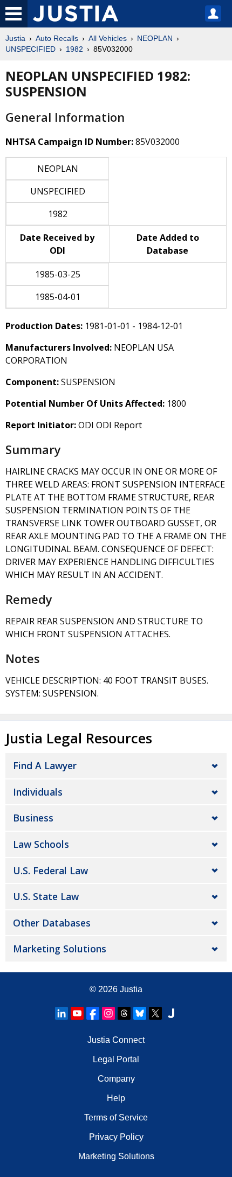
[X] (155, 1013)
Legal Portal (116, 1059)
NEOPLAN (155, 38)
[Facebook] (92, 1013)
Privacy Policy (116, 1136)
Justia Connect (116, 1039)
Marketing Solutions (59, 948)
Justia (15, 38)
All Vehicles (107, 38)
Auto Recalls (57, 38)
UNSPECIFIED (30, 49)
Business (33, 817)
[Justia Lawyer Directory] (171, 1013)
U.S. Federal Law (50, 870)
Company (116, 1078)
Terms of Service (116, 1117)
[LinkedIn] (61, 1013)
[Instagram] (108, 1013)
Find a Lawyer (45, 765)
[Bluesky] (139, 1013)
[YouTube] (77, 1013)
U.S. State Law (46, 896)
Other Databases (52, 922)
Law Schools (41, 844)
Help (116, 1098)
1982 (74, 49)
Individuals (38, 791)
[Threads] (124, 1013)
